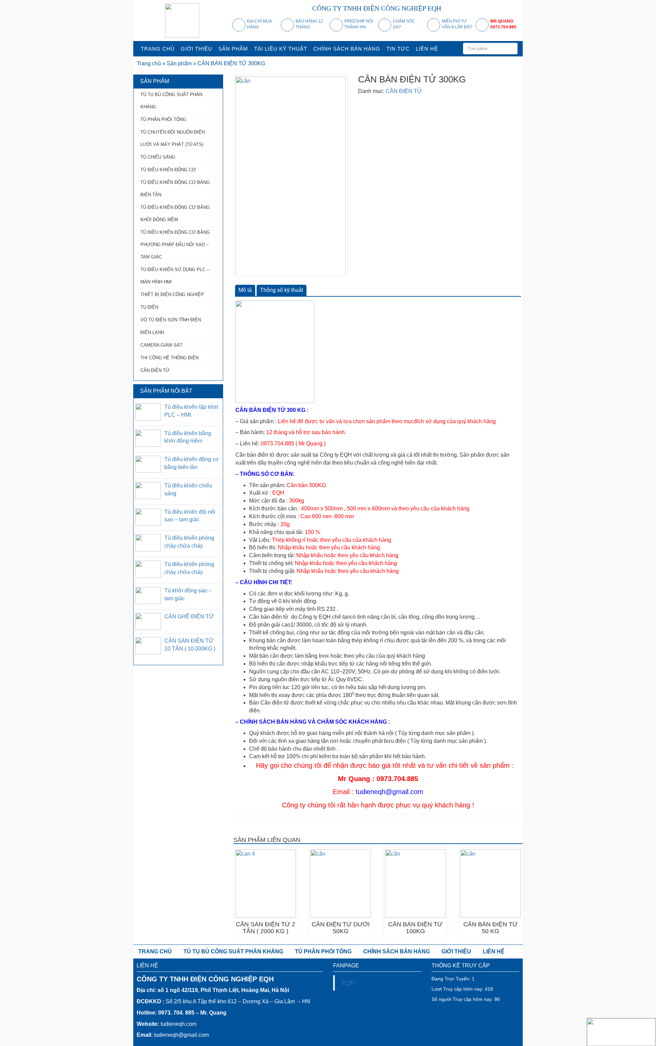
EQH (348, 982)
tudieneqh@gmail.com (389, 791)
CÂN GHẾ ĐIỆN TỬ (189, 616)
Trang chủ (149, 63)
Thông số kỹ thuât (281, 290)
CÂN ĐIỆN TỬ (404, 91)
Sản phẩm (179, 63)
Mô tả (245, 290)
